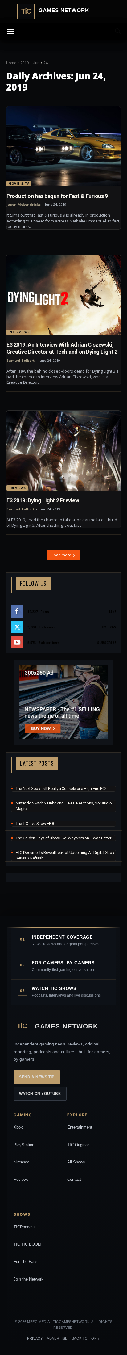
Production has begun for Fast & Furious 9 (57, 196)
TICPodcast (24, 1227)
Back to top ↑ (86, 1338)
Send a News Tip (37, 1077)
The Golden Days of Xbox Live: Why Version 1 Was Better (63, 838)
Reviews (21, 1179)
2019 (24, 63)
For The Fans (26, 1261)
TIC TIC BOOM (27, 1244)
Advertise (57, 1338)
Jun (36, 63)
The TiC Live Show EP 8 (35, 823)
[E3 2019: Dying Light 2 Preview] (63, 451)
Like (112, 611)
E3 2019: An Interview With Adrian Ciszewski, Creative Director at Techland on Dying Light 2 (61, 348)
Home (11, 63)
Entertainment (79, 1127)
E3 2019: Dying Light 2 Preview (42, 500)
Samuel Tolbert (20, 360)
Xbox (18, 1127)
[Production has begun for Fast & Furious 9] (63, 146)
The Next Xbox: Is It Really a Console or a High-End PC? (61, 788)
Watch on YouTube (40, 1093)
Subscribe (106, 642)
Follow (109, 627)
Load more (61, 555)
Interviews (19, 332)
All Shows (76, 1162)
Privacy (35, 1338)
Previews (17, 488)
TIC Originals (79, 1144)
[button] (118, 31)
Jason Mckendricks (23, 204)
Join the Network (28, 1279)
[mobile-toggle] (10, 31)
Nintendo (21, 1162)
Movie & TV (18, 183)
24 (45, 63)
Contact (74, 1179)
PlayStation (24, 1144)
